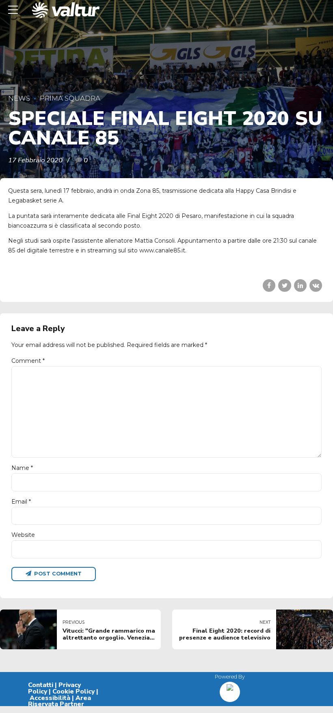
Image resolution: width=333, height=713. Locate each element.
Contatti (40, 685)
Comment (28, 360)
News (19, 98)
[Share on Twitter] (284, 285)
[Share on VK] (315, 285)
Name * (22, 468)
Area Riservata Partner (59, 701)
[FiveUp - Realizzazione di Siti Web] (230, 689)
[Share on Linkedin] (300, 285)
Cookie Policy (73, 691)
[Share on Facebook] (269, 285)
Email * (21, 501)
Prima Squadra (70, 98)
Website (23, 535)
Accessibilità (50, 698)
